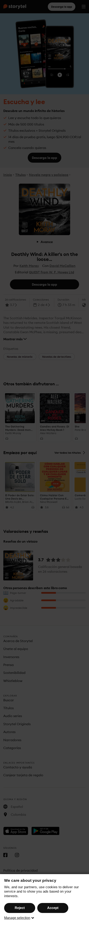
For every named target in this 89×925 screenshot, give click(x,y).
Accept (52, 908)
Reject (20, 908)
